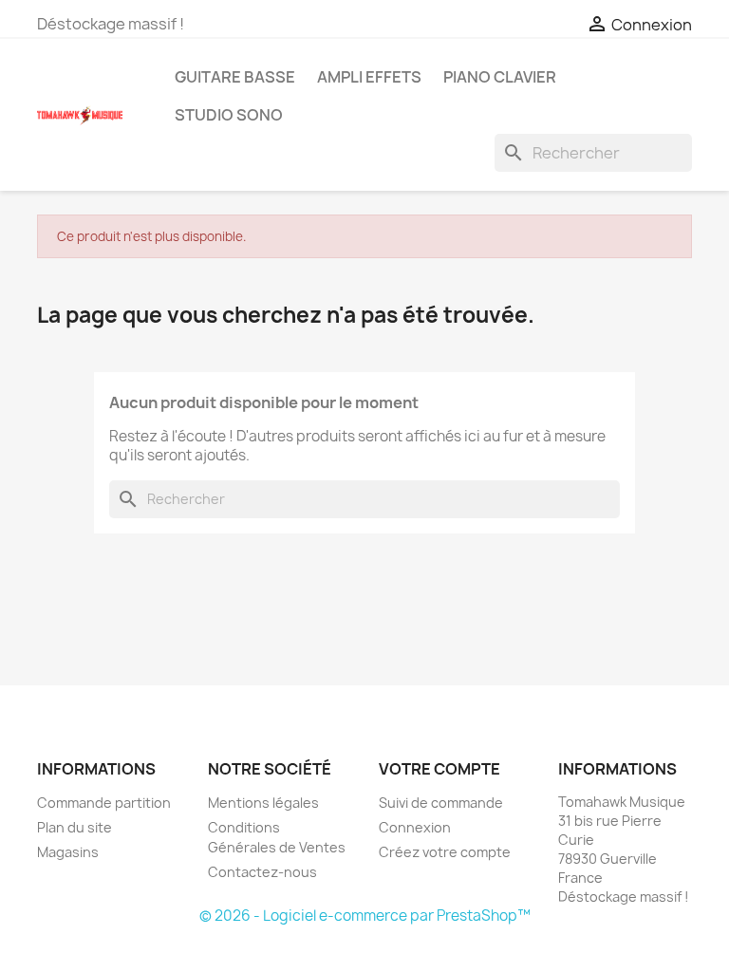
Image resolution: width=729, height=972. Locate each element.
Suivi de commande (441, 803)
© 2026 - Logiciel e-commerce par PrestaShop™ (365, 915)
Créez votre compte (445, 852)
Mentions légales (263, 803)
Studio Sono (229, 114)
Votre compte (439, 768)
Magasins (68, 852)
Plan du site (74, 827)
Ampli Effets (369, 76)
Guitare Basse (235, 76)
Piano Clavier (499, 76)
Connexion (415, 827)
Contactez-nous (262, 872)
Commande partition (104, 803)
